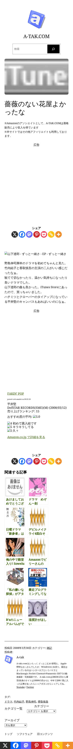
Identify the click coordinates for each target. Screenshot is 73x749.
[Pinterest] (36, 234)
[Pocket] (44, 234)
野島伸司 (31, 701)
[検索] (53, 49)
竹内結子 (19, 701)
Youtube (20, 687)
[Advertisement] (36, 183)
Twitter (30, 687)
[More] (58, 234)
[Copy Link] (51, 234)
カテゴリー (41, 706)
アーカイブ (11, 720)
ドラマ (8, 701)
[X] (14, 234)
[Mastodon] (29, 234)
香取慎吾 (43, 701)
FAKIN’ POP (15, 394)
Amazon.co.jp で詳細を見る (26, 437)
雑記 (49, 648)
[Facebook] (22, 234)
